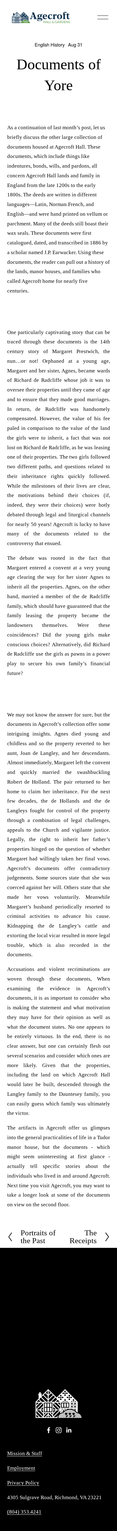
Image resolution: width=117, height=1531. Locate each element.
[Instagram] (59, 1430)
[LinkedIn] (69, 1430)
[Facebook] (49, 1430)
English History (50, 44)
